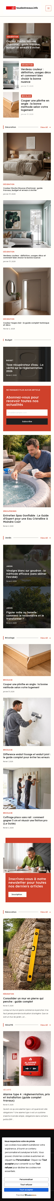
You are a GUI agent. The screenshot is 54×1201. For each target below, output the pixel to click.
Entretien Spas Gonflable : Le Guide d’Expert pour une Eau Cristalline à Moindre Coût (26, 518)
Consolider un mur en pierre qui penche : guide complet (23, 1000)
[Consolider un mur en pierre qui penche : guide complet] (27, 954)
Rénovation (8, 994)
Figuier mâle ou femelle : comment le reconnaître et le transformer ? (25, 615)
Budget (9, 360)
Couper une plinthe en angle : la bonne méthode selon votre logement (35, 105)
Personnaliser (26, 1179)
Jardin (9, 566)
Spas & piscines (9, 511)
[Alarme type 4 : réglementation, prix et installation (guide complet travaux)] (27, 1058)
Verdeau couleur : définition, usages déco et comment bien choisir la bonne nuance (36, 75)
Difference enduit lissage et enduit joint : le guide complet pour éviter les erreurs (27, 756)
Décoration (12, 37)
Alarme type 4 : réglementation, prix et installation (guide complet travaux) (26, 1097)
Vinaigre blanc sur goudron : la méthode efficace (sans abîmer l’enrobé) (26, 574)
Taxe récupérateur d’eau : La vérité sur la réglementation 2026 (24, 368)
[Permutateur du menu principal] (48, 8)
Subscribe (27, 421)
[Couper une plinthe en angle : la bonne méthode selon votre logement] (11, 104)
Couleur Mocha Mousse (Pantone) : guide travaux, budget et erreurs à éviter (23, 44)
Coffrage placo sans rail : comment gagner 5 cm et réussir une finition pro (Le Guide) (25, 820)
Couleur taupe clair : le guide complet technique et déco (26, 324)
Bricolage (26, 96)
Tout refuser (26, 1184)
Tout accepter (26, 1189)
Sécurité (7, 1090)
